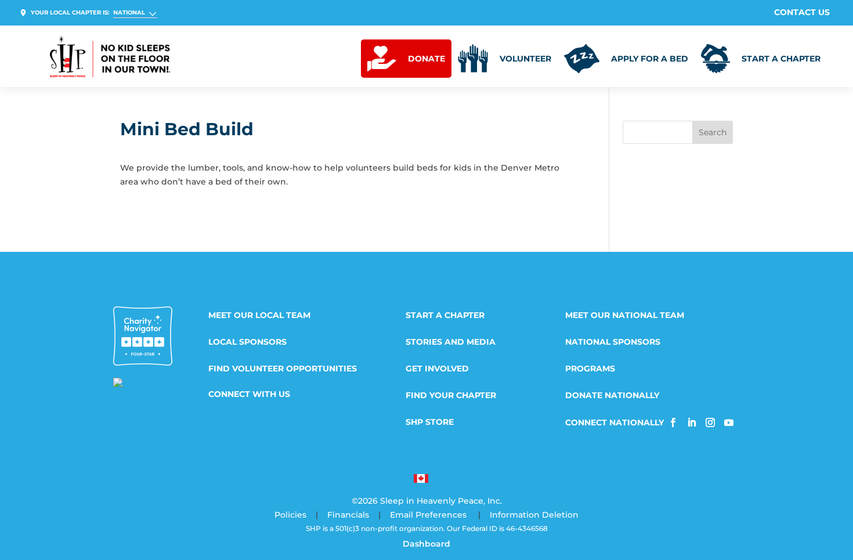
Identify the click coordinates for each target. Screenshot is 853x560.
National (129, 12)
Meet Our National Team (624, 315)
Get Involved (437, 369)
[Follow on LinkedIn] (691, 422)
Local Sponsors (247, 342)
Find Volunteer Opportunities (282, 369)
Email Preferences (428, 515)
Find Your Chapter (451, 395)
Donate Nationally (612, 395)
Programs (590, 369)
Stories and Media (451, 342)
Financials (348, 515)
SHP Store (430, 422)
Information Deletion (534, 515)
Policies (290, 515)
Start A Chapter (445, 315)
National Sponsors (612, 342)
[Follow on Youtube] (729, 422)
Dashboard (426, 544)
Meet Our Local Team (259, 315)
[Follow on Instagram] (710, 422)
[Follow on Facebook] (673, 422)
